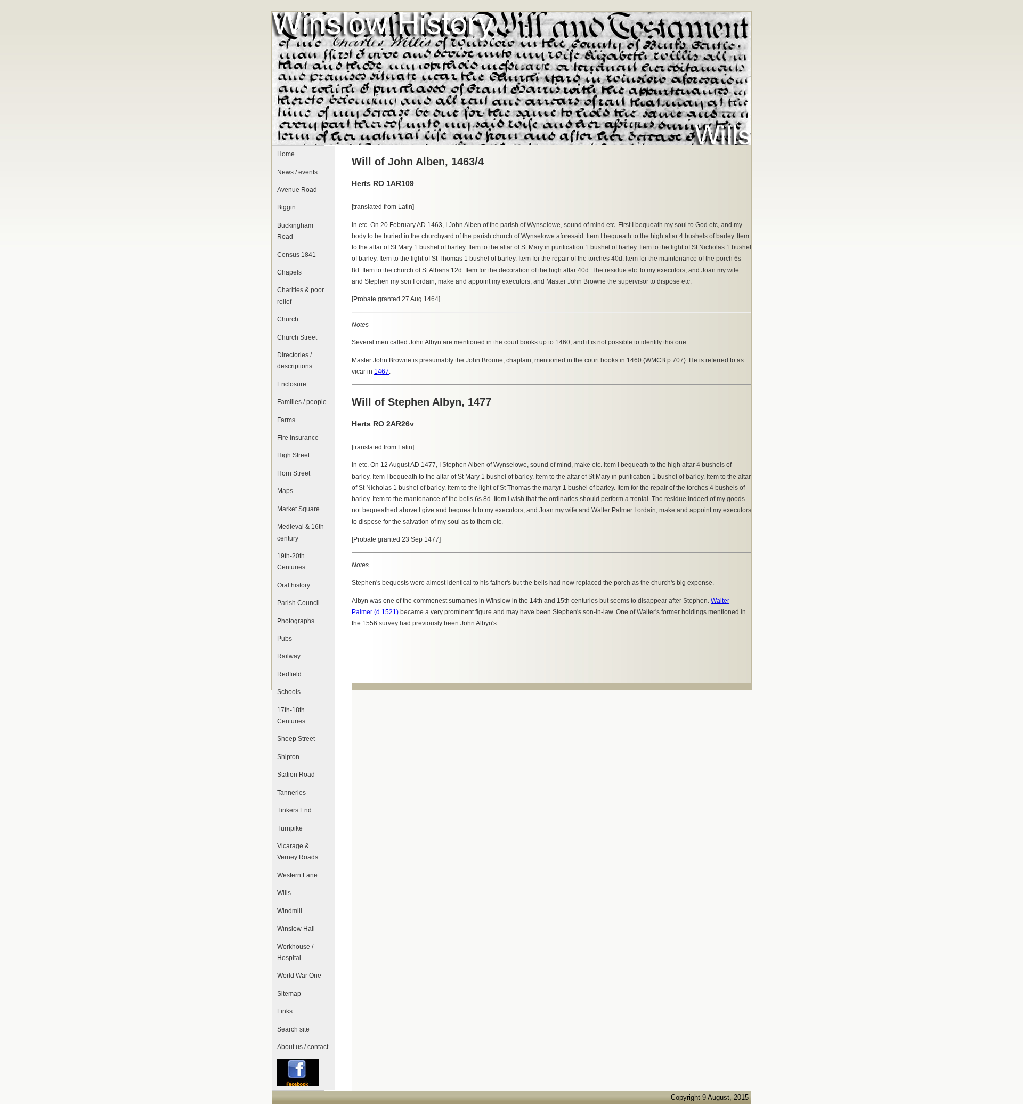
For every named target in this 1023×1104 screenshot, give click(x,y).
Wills (284, 893)
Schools (289, 692)
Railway (289, 656)
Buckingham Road (295, 231)
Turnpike (290, 828)
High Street (293, 455)
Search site (293, 1029)
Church (287, 319)
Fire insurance (298, 437)
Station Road (296, 774)
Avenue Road (297, 190)
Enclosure (291, 384)
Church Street (297, 337)
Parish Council (298, 603)
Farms (286, 420)
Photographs (295, 621)
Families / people (302, 402)
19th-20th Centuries (291, 561)
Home (286, 154)
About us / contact (302, 1047)
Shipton (288, 757)
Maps (285, 491)
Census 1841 (296, 255)
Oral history (293, 585)
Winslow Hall (296, 928)
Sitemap (289, 993)
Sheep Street (296, 739)
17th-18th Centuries (291, 715)
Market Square (298, 509)
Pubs (284, 638)
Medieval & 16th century (300, 532)
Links (285, 1011)
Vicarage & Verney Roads (297, 851)
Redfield (289, 674)
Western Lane (297, 875)
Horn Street (293, 473)
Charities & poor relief (300, 295)
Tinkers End (294, 810)
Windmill (289, 911)
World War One (299, 975)
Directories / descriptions (294, 360)
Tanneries (291, 792)
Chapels (289, 272)
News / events (297, 172)
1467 (381, 371)
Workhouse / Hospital (295, 952)
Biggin (286, 207)
